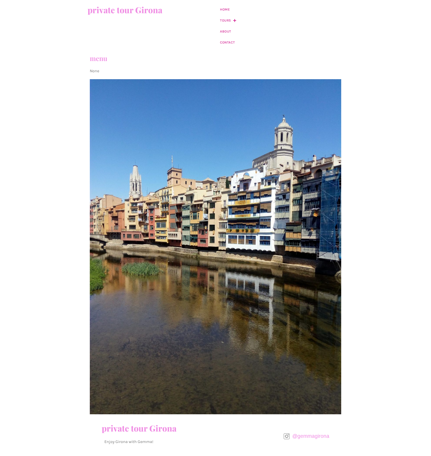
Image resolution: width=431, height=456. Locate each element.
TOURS (225, 20)
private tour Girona (125, 9)
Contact (227, 42)
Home (225, 9)
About (225, 31)
